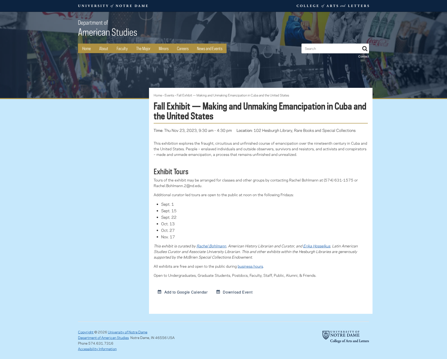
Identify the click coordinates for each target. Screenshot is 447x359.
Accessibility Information (97, 348)
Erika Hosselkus (316, 245)
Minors (164, 48)
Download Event (237, 292)
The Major (143, 48)
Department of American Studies (103, 337)
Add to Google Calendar (185, 292)
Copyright (86, 332)
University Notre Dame (113, 6)
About (103, 48)
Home (86, 48)
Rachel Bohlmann (211, 245)
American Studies (107, 28)
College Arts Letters (332, 6)
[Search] (365, 47)
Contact (363, 56)
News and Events (209, 48)
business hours (250, 266)
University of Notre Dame (127, 332)
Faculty (122, 48)
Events (169, 95)
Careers (183, 48)
